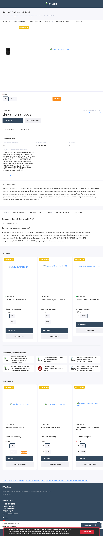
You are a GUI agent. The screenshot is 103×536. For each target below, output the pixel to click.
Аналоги (57, 98)
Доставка (78, 22)
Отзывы (49, 22)
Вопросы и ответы (63, 22)
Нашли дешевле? (95, 113)
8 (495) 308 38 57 (9, 504)
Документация (35, 22)
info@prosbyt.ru (8, 511)
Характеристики (20, 22)
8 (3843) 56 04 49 (9, 506)
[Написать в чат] (98, 525)
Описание (6, 22)
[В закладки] (34, 259)
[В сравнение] (30, 259)
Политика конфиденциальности (58, 533)
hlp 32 (43, 480)
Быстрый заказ (33, 121)
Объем (5, 95)
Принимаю (87, 532)
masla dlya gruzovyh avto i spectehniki (60, 480)
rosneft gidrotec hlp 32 (11, 480)
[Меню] (4, 4)
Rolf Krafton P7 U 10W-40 (51, 427)
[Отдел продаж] (99, 4)
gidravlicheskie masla (32, 480)
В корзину (11, 330)
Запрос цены (19, 337)
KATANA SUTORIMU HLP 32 (17, 300)
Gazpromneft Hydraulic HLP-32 (53, 300)
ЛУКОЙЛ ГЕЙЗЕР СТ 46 (15, 427)
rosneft (21, 480)
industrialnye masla (81, 480)
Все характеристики (9, 175)
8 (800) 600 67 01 (9, 508)
